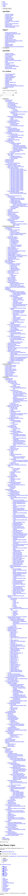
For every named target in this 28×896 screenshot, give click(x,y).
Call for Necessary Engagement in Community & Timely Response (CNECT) (17, 617)
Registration (10, 209)
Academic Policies (9, 75)
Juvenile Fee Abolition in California (20, 461)
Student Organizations (9, 77)
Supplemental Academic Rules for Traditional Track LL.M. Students (17, 199)
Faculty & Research (7, 364)
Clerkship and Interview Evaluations (17, 796)
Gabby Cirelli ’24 (14, 651)
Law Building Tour (14, 242)
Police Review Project (17, 552)
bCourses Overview (9, 15)
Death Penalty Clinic (12, 382)
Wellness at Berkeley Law (10, 82)
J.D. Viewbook (13, 243)
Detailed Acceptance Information (17, 283)
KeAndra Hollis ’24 (14, 657)
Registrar (7, 83)
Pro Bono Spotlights (12, 630)
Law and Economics (12, 122)
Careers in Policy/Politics (15, 785)
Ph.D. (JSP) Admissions (10, 261)
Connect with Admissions (13, 238)
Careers (4, 747)
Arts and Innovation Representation (20, 501)
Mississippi (15, 613)
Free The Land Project (17, 581)
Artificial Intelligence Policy (16, 202)
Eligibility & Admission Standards (20, 147)
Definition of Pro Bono (15, 491)
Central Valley (16, 602)
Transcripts (10, 210)
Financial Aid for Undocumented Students (19, 357)
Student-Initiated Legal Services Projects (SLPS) (18, 495)
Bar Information (11, 220)
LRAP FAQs (15, 320)
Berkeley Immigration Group (19, 502)
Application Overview (15, 264)
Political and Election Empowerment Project (17, 554)
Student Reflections (17, 421)
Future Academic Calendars (13, 191)
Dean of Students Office (10, 74)
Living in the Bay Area (12, 249)
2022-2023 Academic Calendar (16, 173)
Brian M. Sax (13, 487)
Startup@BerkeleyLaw (10, 731)
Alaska (14, 600)
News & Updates (16, 318)
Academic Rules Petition (15, 201)
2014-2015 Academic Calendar (16, 182)
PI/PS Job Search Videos (18, 773)
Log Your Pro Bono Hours (13, 492)
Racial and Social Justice (22, 856)
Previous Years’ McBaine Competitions (18, 693)
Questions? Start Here (12, 280)
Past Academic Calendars (13, 167)
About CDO (7, 750)
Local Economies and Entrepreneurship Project (18, 588)
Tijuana (14, 615)
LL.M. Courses (11, 138)
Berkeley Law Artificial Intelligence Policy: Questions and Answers (20, 204)
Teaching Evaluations (9, 59)
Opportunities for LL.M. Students (15, 628)
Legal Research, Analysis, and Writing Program (17, 678)
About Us (12, 419)
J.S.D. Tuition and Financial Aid (19, 146)
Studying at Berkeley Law (13, 248)
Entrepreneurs (11, 733)
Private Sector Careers (12, 757)
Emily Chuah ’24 (14, 655)
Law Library (5, 3)
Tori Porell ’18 (13, 643)
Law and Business (11, 104)
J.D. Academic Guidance (13, 215)
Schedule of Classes (9, 17)
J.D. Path (15, 109)
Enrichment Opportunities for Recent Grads (17, 823)
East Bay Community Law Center (15, 405)
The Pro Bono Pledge (12, 490)
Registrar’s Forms (11, 213)
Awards (9, 672)
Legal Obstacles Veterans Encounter (20, 544)
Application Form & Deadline (19, 145)
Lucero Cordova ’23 (14, 659)
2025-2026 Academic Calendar (16, 168)
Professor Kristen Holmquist (16, 671)
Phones (6, 43)
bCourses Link (8, 16)
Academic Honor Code (15, 200)
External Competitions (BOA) (14, 703)
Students (12, 453)
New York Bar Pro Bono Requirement (16, 675)
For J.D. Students (8, 752)
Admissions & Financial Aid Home (12, 227)
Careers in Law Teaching (10, 827)
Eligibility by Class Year (13, 682)
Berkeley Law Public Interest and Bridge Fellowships (20, 778)
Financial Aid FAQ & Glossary (14, 343)
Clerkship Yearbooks (14, 790)
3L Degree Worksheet (14, 217)
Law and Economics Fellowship (17, 125)
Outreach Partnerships (12, 253)
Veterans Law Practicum (10, 739)
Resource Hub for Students (10, 68)
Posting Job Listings (12, 815)
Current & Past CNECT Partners (17, 620)
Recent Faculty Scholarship (10, 370)
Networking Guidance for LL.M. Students (16, 808)
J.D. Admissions (8, 228)
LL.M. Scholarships (14, 329)
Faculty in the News (9, 373)
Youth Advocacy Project (18, 564)
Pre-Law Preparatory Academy (16, 234)
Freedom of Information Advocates (20, 533)
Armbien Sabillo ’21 (14, 666)
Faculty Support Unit (9, 36)
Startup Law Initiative (17, 559)
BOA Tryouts (13, 704)
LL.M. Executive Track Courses (17, 135)
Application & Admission (15, 143)
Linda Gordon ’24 (14, 631)
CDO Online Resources (13, 825)
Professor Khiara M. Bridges (16, 670)
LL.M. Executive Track (13, 133)
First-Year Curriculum (12, 128)
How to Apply (13, 496)
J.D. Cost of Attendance (15, 295)
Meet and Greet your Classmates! (17, 285)
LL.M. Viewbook (11, 281)
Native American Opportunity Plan (20, 304)
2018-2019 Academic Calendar (16, 178)
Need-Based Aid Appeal (18, 297)
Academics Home (9, 100)
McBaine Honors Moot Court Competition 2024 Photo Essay (19, 695)
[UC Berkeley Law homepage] (5, 864)
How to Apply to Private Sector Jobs (17, 759)
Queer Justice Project (17, 557)
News (4, 1)
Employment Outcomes (10, 831)
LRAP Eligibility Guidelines (19, 310)
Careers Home (8, 748)
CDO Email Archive (12, 803)
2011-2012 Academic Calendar (16, 186)
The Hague (12, 720)
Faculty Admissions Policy (13, 252)
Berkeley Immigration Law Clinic (20, 572)
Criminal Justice (11, 102)
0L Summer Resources (12, 753)
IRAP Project (13, 635)
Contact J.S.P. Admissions (15, 246)
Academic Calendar (9, 14)
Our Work (12, 422)
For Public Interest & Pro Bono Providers (16, 676)
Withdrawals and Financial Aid (16, 360)
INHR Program (13, 721)
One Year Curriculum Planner (14, 163)
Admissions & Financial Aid (8, 226)
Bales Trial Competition (15, 701)
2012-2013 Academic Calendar (16, 185)
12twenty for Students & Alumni (12, 835)
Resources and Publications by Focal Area (19, 446)
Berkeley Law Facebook (10, 54)
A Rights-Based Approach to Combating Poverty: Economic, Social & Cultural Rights (19, 441)
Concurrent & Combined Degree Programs (16, 250)
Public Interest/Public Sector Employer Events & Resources (19, 766)
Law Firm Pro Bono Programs (14, 673)
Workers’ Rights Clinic (17, 562)
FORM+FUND (13, 735)
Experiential (5, 377)
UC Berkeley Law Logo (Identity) (12, 21)
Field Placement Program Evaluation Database (17, 729)
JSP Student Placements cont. (16, 157)
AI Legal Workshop (17, 568)
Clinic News (13, 403)
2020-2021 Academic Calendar (16, 175)
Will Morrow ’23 (13, 663)
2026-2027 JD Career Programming (15, 754)
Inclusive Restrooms (9, 86)
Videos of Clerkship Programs (16, 797)
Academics (5, 98)
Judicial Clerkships (12, 786)
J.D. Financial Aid (9, 55)
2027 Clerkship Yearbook (18, 795)
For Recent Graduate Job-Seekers (15, 822)
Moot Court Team (14, 707)
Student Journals (8, 78)
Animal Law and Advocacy (18, 499)
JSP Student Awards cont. (15, 156)
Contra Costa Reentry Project (19, 522)
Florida (14, 603)
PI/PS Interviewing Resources (19, 768)
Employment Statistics (12, 832)
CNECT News (13, 626)
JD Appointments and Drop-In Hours (15, 755)
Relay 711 (5, 887)
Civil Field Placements (12, 717)
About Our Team (11, 350)
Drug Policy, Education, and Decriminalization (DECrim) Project (17, 645)
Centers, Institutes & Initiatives (11, 375)
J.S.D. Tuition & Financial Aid (14, 336)
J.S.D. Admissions (9, 260)
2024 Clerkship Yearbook (18, 792)
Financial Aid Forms (12, 344)
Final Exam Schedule (9, 62)
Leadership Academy (17, 303)
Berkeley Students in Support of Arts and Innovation (19, 574)
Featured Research (9, 374)
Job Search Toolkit (9, 751)
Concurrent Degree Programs (14, 129)
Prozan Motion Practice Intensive (17, 684)
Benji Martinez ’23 (14, 662)
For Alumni (7, 821)
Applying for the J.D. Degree (14, 229)
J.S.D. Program (11, 142)
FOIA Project (13, 634)
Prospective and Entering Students (17, 291)
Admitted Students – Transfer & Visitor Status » (17, 255)
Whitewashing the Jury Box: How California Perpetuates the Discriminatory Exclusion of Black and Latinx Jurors (20, 400)
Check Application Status (18, 150)
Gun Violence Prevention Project (20, 534)
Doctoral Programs (9, 140)
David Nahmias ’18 (14, 636)
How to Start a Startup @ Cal (16, 734)
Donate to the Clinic (14, 404)
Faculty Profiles (8, 56)
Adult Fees (12, 455)
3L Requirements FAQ (15, 216)
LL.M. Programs (8, 132)
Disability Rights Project (18, 524)
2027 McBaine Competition (18, 686)
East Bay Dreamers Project (18, 526)
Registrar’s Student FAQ (13, 219)
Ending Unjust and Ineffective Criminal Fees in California (19, 457)
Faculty (11, 118)
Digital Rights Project (17, 523)
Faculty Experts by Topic (10, 366)
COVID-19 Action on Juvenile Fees (20, 460)
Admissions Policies (12, 257)
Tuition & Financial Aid (15, 269)
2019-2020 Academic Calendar (16, 177)
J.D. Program (8, 126)
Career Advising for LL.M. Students (12, 804)
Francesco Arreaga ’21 (15, 665)
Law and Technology (12, 105)
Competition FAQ (16, 698)
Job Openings (5, 881)
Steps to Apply (16, 144)
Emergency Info (8, 24)
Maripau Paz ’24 (13, 658)
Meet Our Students (12, 247)
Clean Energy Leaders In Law (19, 516)
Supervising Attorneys (12, 629)
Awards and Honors (9, 371)
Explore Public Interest (15, 764)
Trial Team (12, 710)
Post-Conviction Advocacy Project (20, 555)
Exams (6, 61)
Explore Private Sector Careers (16, 758)
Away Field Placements (13, 719)
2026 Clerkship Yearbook (18, 794)
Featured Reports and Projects (19, 434)
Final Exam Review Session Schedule (13, 60)
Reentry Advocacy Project (18, 591)
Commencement (8, 79)
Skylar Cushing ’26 (14, 640)
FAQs (11, 235)
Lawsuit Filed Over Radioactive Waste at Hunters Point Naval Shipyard (18, 414)
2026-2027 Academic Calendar (14, 165)
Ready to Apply (13, 231)
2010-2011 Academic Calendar (16, 187)
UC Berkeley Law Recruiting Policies (15, 810)
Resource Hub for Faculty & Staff (12, 25)
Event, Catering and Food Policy (12, 23)
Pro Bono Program (9, 489)
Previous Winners (16, 699)
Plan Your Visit (13, 239)
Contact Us (12, 152)
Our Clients (15, 424)
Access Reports (13, 475)
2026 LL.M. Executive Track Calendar (16, 166)
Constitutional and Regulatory (14, 121)
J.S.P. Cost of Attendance (15, 332)
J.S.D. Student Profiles (15, 151)
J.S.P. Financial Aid (12, 331)
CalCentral (7, 63)
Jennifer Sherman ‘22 (14, 669)
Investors (10, 738)
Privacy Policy (6, 889)
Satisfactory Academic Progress (16, 359)
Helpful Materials (16, 690)
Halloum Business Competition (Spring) (18, 700)
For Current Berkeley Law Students (15, 256)
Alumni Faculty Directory (13, 828)
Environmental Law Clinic (13, 406)
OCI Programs (11, 801)
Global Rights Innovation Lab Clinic (15, 418)
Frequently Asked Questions (13, 728)
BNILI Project (13, 633)
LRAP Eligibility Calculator (18, 311)
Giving (4, 5)
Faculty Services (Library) (10, 39)
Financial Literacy (11, 346)
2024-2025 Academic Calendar (16, 171)
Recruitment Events (14, 241)
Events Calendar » (14, 158)
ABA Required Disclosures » (14, 259)
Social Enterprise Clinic (13, 476)
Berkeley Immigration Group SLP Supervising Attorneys (17, 649)
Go (16, 92)
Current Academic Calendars (16, 137)
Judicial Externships (12, 715)
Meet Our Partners (11, 278)
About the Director (12, 743)
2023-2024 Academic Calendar (16, 172)
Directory (5, 88)
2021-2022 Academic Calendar (16, 174)
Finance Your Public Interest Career (17, 774)
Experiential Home (9, 378)
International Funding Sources (16, 330)
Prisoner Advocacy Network (19, 589)
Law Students (10, 732)
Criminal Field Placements (13, 718)
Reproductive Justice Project (19, 558)
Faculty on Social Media (10, 372)
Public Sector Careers (12, 780)
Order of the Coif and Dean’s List (15, 195)
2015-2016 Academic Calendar (16, 181)
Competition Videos (12, 711)
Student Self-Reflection (18, 432)
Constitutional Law (13, 856)
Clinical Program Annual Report (14, 482)
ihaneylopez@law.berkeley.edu (7, 851)
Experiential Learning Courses (11, 677)
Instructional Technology (10, 41)
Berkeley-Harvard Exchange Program (15, 131)
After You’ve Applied (14, 232)
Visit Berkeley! (13, 275)
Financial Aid (8, 289)
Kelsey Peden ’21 (14, 668)
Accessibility (5, 886)
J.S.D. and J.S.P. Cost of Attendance (17, 337)
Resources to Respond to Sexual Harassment (14, 46)
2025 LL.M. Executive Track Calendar (18, 170)
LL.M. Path (15, 110)
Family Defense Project (18, 530)
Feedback (5, 884)
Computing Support (9, 34)
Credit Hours (13, 208)
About (11, 467)
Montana (15, 612)
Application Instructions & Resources (18, 787)
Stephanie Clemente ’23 (15, 664)
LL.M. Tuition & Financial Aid (14, 324)
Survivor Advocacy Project (18, 560)
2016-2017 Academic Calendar (16, 180)
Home (4, 837)
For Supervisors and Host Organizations (16, 724)
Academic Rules (8, 18)
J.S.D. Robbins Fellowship (15, 338)
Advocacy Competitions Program (12, 680)
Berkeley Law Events (9, 37)
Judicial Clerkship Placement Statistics (16, 834)
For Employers (8, 809)
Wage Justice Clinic (17, 592)
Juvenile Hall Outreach (17, 582)
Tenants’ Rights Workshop (18, 561)
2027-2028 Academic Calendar (16, 192)
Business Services (9, 38)
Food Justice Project (17, 531)
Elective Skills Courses (12, 679)
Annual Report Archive (15, 483)
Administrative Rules (12, 727)
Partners (14, 470)
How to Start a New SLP (15, 565)
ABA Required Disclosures (8, 882)
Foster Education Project (18, 532)
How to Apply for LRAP (18, 312)
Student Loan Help (17, 317)
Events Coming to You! (15, 284)
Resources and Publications (16, 454)
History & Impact (11, 746)
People (11, 452)
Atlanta (14, 601)
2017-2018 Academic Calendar (16, 179)
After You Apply (13, 267)
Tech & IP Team (13, 708)
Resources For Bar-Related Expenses (18, 358)
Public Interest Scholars (18, 302)
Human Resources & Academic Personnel (13, 40)
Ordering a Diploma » (12, 214)
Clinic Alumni (16, 469)
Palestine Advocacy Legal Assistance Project (18, 551)
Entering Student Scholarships (19, 292)
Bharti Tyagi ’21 (13, 661)
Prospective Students (14, 123)
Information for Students (15, 386)
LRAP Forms (16, 313)
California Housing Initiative (19, 515)
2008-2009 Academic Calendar (16, 189)
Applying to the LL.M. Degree (14, 263)
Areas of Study (8, 101)
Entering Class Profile (12, 236)
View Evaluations (9, 20)
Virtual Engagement (14, 240)
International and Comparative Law (15, 116)
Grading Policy (11, 814)
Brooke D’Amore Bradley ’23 (16, 652)
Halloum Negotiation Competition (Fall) (18, 697)
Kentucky (15, 606)
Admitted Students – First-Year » (14, 254)
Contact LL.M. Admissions (16, 245)
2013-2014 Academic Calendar (16, 184)
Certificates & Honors (9, 159)
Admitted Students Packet (13, 282)
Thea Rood (14, 853)
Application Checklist (17, 149)
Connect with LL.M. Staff (13, 273)
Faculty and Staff (16, 384)
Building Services (9, 45)
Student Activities (14, 119)
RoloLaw (7, 22)
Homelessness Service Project (19, 536)
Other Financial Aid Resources (14, 351)
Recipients (12, 488)
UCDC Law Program (14, 722)
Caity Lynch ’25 (13, 647)
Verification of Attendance (13, 212)
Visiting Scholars (13, 124)
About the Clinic (13, 383)
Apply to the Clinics (12, 380)
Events (4, 2)
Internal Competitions (12, 683)
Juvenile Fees (13, 459)
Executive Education (9, 160)
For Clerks (12, 799)
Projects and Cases (14, 390)
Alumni (4, 6)
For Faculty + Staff (7, 8)
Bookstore (7, 81)
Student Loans (11, 361)
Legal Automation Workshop (19, 586)
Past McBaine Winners (17, 691)
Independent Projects (12, 627)
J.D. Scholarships (14, 296)
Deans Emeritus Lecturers (10, 368)
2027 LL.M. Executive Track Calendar (18, 193)
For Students (5, 47)
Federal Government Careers (16, 781)
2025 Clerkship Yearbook (18, 793)
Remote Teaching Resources (11, 32)
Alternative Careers (12, 802)
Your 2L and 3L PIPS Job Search (20, 769)
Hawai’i (14, 605)
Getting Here (5, 879)
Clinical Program (8, 379)
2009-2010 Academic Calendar (16, 188)
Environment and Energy (13, 103)
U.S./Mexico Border (17, 607)
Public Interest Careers (12, 762)
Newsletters (12, 415)
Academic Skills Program (10, 76)
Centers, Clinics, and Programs (16, 117)
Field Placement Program (10, 712)
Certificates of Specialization (14, 139)
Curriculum (12, 108)
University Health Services (10, 84)
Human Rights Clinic (12, 426)
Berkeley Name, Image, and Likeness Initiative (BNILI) (19, 509)
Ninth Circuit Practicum (10, 740)
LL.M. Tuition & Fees (15, 325)
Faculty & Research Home (10, 365)
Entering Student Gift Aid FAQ (19, 294)
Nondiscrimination (6, 888)
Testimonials (10, 713)
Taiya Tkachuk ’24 (14, 654)
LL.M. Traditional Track (13, 136)
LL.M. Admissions (9, 262)
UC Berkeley (5, 891)
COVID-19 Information (10, 27)
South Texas (15, 614)
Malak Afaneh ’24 (14, 656)
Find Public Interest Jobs (15, 767)
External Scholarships (17, 298)
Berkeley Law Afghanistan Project (17, 619)
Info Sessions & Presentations (14, 345)
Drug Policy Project (17, 525)
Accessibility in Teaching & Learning (13, 33)
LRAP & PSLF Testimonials (19, 319)
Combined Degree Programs (14, 130)
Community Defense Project (19, 580)
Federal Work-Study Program (14, 362)
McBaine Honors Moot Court (16, 685)
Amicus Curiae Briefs (17, 391)
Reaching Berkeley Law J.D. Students (16, 817)
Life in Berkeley (11, 271)
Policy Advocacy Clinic (13, 449)
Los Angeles (15, 610)
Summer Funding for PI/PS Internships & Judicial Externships (20, 776)
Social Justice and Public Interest (14, 107)
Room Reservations (9, 44)
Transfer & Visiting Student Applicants (18, 233)
